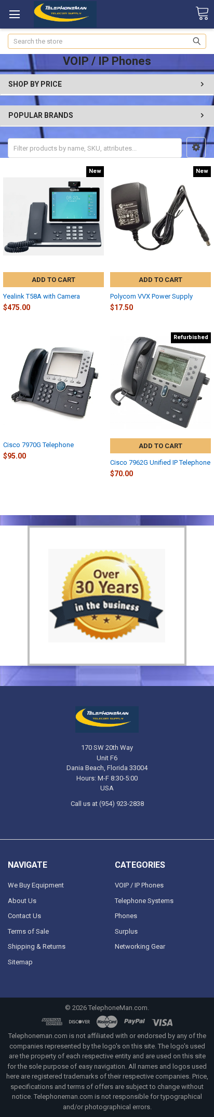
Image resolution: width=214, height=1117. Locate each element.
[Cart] (202, 13)
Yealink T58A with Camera (41, 296)
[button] (196, 147)
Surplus (126, 931)
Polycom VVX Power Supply (151, 296)
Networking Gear (140, 946)
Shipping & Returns (36, 946)
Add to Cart (53, 280)
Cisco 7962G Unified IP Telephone (160, 462)
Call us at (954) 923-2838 (107, 804)
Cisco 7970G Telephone (38, 445)
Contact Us (24, 916)
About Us (22, 901)
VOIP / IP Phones (139, 885)
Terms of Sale (28, 931)
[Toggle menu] (14, 14)
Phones (126, 916)
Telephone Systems (144, 901)
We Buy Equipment (36, 885)
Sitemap (20, 962)
